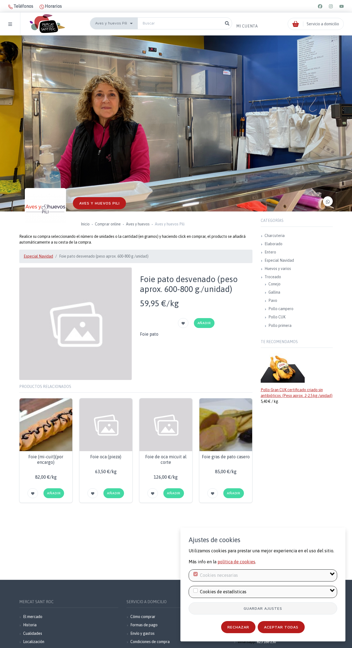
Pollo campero (280, 309)
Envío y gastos (142, 633)
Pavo (272, 300)
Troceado (273, 277)
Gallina (274, 292)
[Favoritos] (183, 323)
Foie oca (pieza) (105, 456)
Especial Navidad (38, 256)
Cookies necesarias (219, 575)
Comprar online (108, 224)
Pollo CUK (276, 317)
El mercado (32, 616)
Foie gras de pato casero (226, 456)
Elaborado (273, 244)
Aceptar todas (281, 627)
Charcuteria (275, 235)
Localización (33, 641)
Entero (270, 252)
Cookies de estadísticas (223, 591)
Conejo (274, 284)
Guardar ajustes (263, 608)
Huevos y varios (278, 268)
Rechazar (238, 627)
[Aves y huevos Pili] (45, 208)
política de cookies (236, 561)
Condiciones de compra (150, 641)
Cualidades (32, 633)
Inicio (85, 224)
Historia (30, 625)
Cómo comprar (142, 616)
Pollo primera (280, 325)
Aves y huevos (138, 224)
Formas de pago (144, 625)
